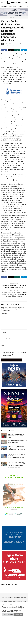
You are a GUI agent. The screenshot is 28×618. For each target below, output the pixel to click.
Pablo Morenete (10, 43)
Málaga (4, 6)
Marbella (12, 6)
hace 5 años (20, 43)
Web (2, 345)
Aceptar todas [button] (18, 614)
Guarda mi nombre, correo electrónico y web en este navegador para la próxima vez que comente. (15, 354)
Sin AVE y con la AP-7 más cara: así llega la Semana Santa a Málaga (16, 436)
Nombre (4, 332)
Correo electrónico (7, 339)
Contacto (23, 597)
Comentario (5, 313)
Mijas (20, 6)
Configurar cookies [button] (8, 614)
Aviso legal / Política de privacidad (11, 597)
